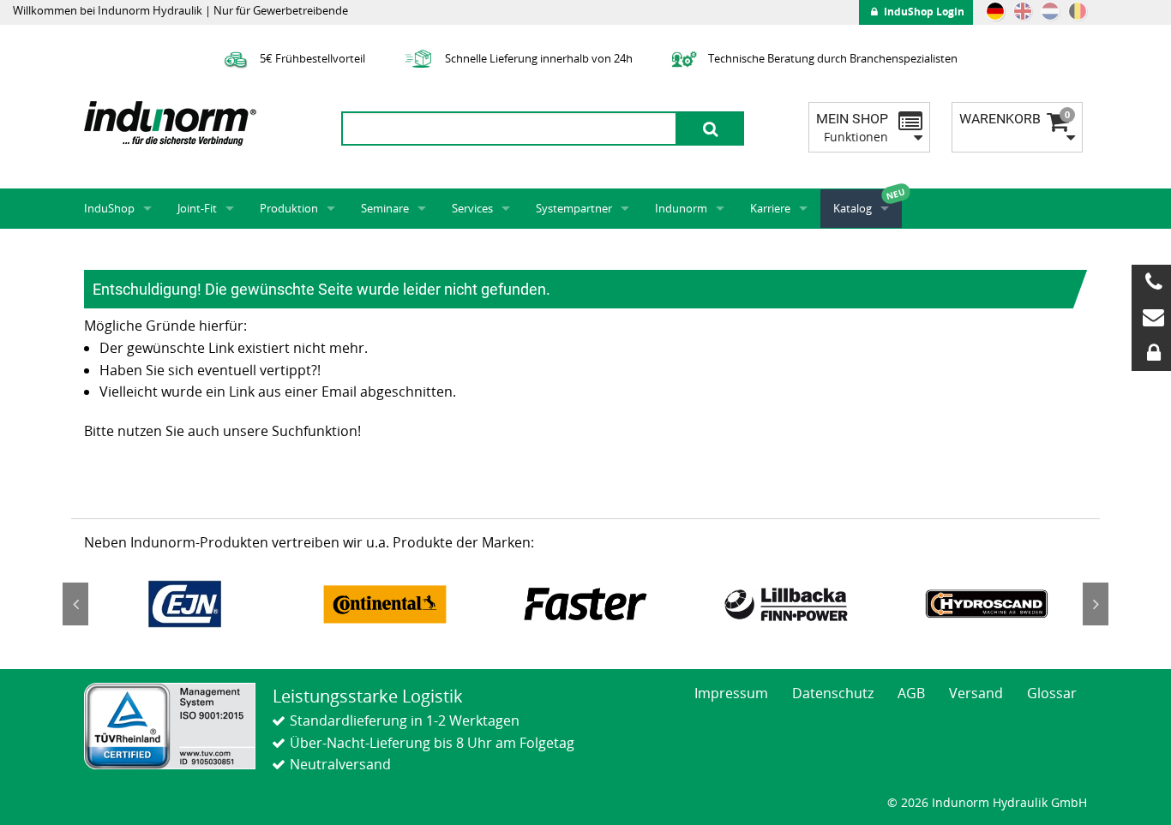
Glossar (1052, 693)
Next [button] (1095, 604)
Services (472, 208)
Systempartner (574, 208)
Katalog (852, 208)
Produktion (289, 208)
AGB (911, 693)
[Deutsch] (995, 11)
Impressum (731, 693)
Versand (976, 693)
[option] (184, 604)
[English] (1022, 11)
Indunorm (681, 208)
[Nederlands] (1050, 11)
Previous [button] (75, 604)
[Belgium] (1077, 11)
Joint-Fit (197, 208)
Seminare (385, 208)
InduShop (109, 208)
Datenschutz (833, 693)
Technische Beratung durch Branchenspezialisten (832, 58)
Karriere (770, 208)
